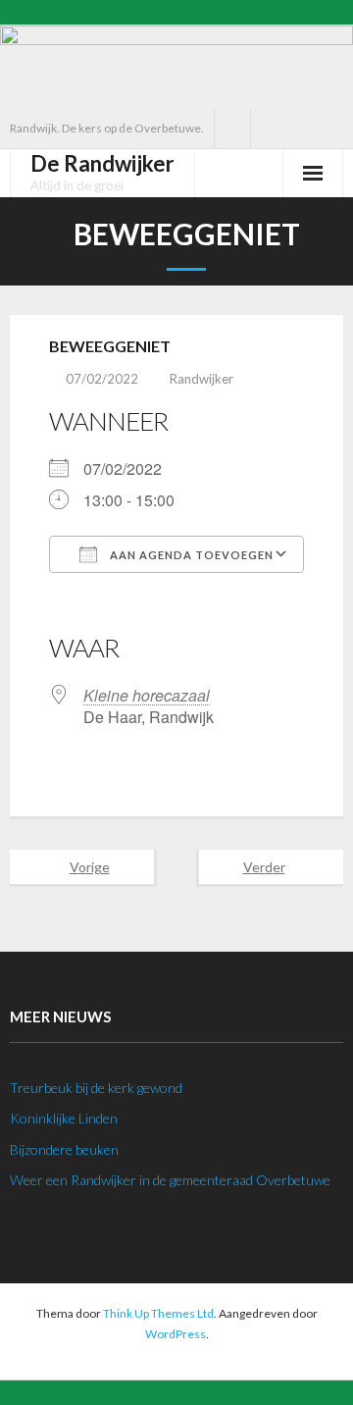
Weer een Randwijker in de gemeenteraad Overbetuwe (170, 1179)
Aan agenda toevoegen (190, 554)
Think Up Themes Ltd (158, 1313)
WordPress (175, 1334)
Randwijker (201, 379)
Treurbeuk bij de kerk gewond (96, 1087)
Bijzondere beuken (64, 1149)
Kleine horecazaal (146, 695)
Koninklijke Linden (64, 1118)
